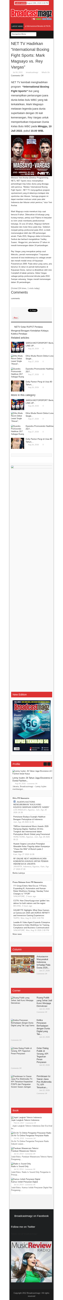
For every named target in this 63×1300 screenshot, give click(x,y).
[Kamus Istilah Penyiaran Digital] (25, 1179)
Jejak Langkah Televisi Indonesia (25, 1120)
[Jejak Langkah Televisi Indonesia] (26, 1117)
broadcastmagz (32, 72)
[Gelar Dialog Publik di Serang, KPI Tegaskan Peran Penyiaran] (22, 1056)
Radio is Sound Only (20, 1166)
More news (17, 934)
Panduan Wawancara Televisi (23, 1151)
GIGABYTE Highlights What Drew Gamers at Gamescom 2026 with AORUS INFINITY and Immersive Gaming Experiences (31, 913)
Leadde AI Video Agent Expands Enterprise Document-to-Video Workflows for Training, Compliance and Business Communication (31, 925)
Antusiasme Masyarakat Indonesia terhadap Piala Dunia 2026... (43, 962)
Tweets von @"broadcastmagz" (24, 1234)
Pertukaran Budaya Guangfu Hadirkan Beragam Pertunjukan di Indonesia (29, 818)
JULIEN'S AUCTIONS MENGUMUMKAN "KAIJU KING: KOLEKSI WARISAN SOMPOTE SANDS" (31, 804)
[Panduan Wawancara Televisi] (24, 1148)
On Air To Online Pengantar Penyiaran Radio (30, 1135)
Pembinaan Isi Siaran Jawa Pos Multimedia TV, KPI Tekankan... (44, 1082)
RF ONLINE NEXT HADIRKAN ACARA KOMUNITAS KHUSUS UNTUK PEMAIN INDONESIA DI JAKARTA (30, 861)
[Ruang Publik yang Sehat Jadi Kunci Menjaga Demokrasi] (22, 1005)
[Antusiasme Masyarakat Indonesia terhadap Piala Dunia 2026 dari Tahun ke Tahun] (22, 964)
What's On (46, 72)
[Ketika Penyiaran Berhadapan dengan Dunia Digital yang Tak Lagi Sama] (22, 1028)
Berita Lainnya (19, 873)
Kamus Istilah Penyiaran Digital (24, 1182)
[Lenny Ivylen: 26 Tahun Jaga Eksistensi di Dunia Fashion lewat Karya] (34, 774)
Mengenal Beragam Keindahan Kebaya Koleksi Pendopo (29, 332)
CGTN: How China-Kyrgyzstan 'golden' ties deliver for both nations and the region (31, 902)
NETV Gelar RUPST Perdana (28, 327)
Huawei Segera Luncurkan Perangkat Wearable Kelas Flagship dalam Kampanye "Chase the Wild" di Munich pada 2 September (31, 848)
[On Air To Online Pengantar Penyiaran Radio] (31, 1133)
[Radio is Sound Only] (21, 1164)
